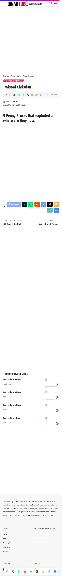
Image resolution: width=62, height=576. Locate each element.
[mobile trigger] (5, 3)
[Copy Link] (37, 95)
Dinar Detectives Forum (46, 534)
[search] (51, 3)
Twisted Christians (12, 379)
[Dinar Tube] (25, 3)
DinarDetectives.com (44, 538)
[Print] (41, 95)
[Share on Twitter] (14, 95)
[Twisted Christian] (52, 421)
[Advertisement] (31, 39)
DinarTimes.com (42, 541)
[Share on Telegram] (23, 95)
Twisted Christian (13, 81)
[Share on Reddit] (25, 571)
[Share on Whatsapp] (19, 95)
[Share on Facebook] (10, 95)
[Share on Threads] (28, 95)
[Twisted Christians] (52, 382)
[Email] (32, 95)
